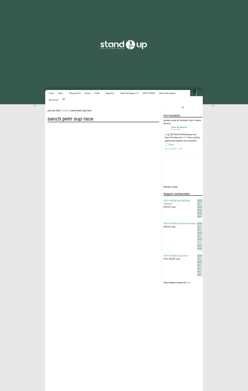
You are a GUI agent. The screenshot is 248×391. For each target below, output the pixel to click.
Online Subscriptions (167, 93)
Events (87, 93)
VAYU (185, 137)
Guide (97, 93)
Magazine (110, 93)
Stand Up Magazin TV (129, 93)
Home (51, 93)
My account (53, 100)
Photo (171, 145)
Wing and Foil (74, 93)
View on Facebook (170, 149)
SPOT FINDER (149, 93)
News (60, 93)
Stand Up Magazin (179, 127)
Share (181, 149)
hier (187, 283)
